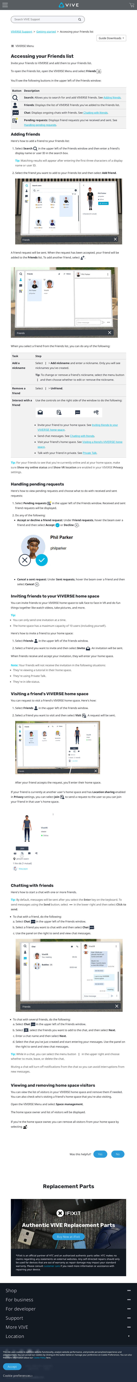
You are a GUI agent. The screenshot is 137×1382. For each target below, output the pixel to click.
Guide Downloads (110, 38)
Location (15, 1336)
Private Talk (90, 453)
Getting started (46, 31)
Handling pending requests (40, 125)
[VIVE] (69, 4)
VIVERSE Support (21, 31)
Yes (100, 1154)
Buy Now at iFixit (68, 1237)
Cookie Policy (39, 1357)
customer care (52, 1266)
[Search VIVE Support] (78, 19)
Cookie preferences (17, 1376)
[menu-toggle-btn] (5, 5)
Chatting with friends (95, 112)
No (118, 1154)
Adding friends (112, 97)
